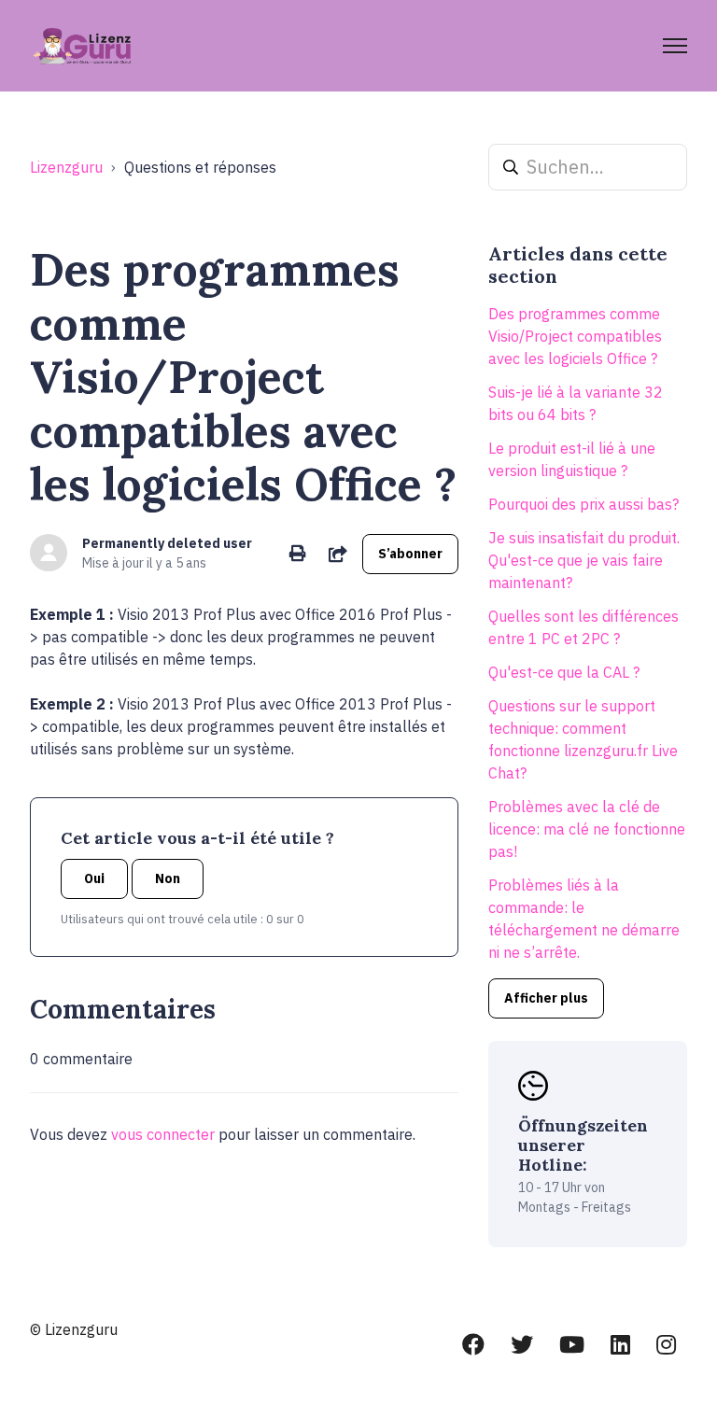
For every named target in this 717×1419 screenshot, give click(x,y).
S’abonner (410, 553)
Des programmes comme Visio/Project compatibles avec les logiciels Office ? (575, 336)
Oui (94, 878)
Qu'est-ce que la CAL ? (564, 672)
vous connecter (163, 1134)
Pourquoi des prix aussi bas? (583, 504)
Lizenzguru (66, 167)
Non (167, 878)
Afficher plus (546, 998)
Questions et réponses (200, 167)
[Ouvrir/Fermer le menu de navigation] (675, 46)
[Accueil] (84, 45)
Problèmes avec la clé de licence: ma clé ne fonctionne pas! (586, 829)
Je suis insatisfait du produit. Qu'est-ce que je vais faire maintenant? (584, 560)
